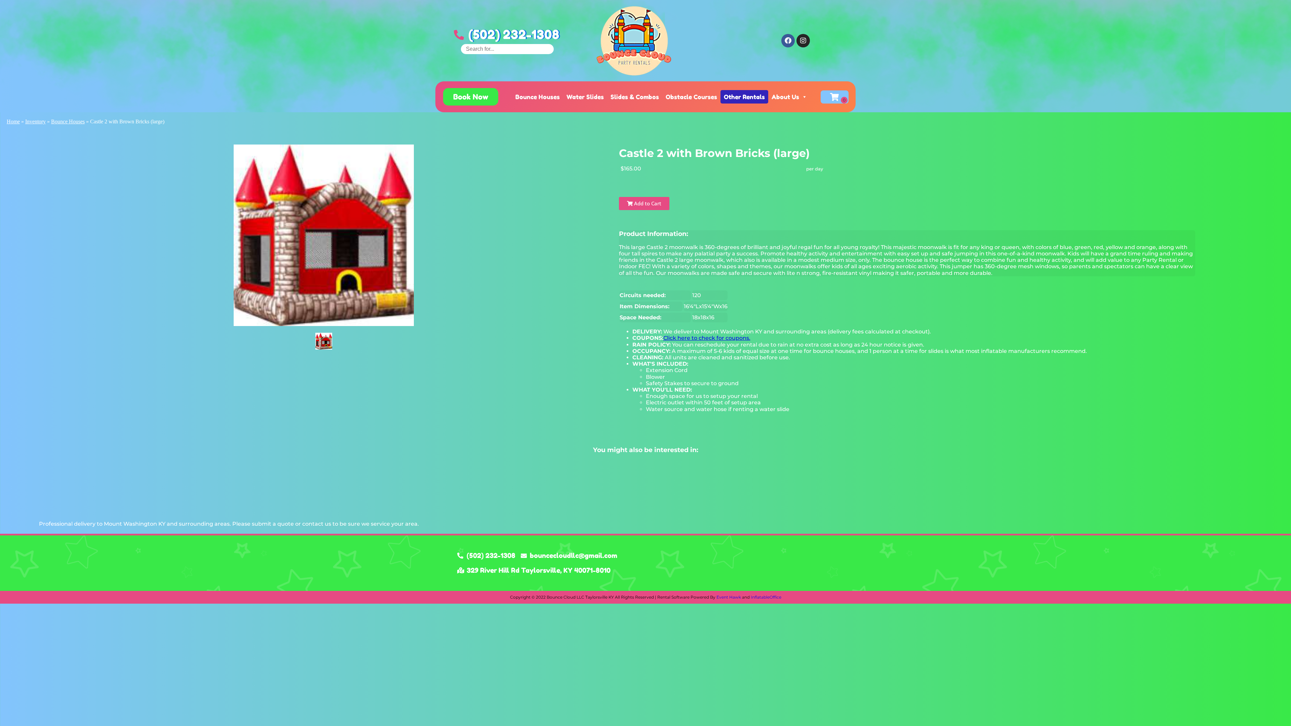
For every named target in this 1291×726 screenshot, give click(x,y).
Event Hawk (728, 597)
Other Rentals (744, 96)
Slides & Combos (635, 96)
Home (13, 121)
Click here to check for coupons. (706, 338)
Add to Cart (647, 203)
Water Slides (585, 96)
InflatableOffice (766, 597)
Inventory (35, 121)
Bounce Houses (537, 96)
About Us (785, 96)
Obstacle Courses (691, 96)
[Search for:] (507, 49)
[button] (470, 97)
